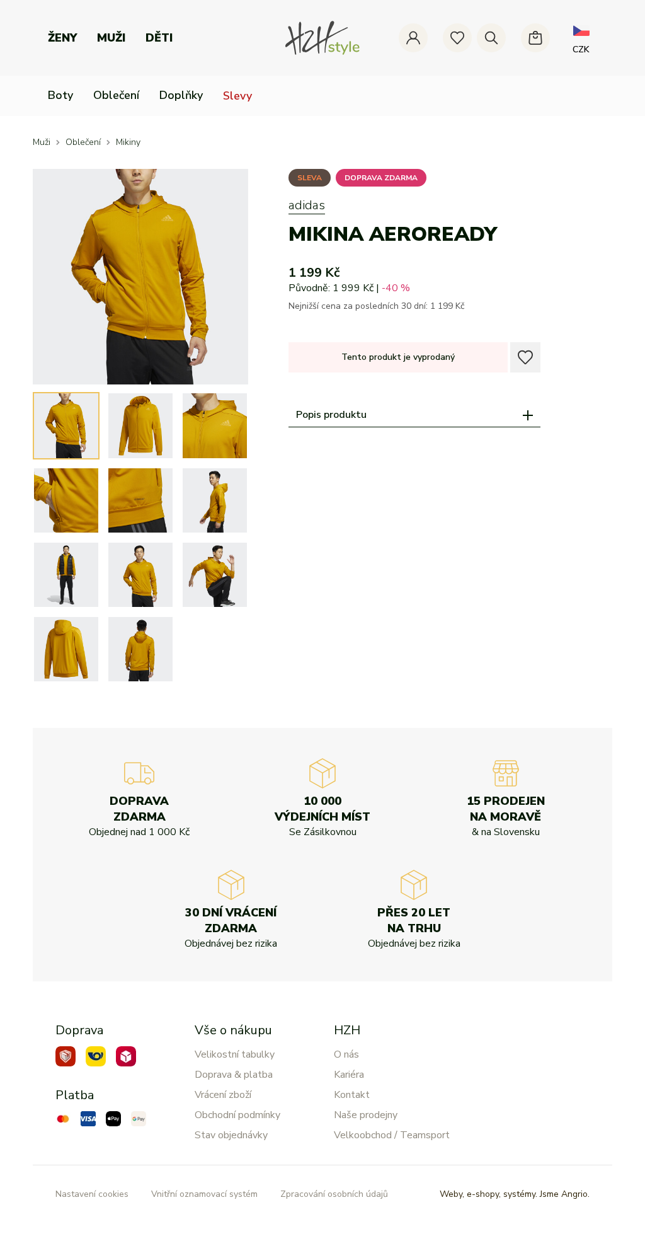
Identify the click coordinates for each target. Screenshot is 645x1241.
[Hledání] (491, 37)
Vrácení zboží (223, 1095)
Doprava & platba (234, 1075)
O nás (346, 1054)
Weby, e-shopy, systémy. (515, 1194)
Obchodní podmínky (237, 1115)
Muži (111, 37)
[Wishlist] (457, 37)
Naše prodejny (365, 1115)
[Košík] (535, 37)
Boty (60, 95)
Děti (159, 37)
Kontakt (352, 1095)
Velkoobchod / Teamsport (392, 1135)
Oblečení (116, 95)
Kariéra (349, 1075)
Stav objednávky (231, 1135)
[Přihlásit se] (413, 37)
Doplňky (181, 95)
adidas (306, 205)
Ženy (62, 37)
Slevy (237, 95)
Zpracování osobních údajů (334, 1194)
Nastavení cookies (91, 1194)
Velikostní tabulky (235, 1054)
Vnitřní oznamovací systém (204, 1194)
